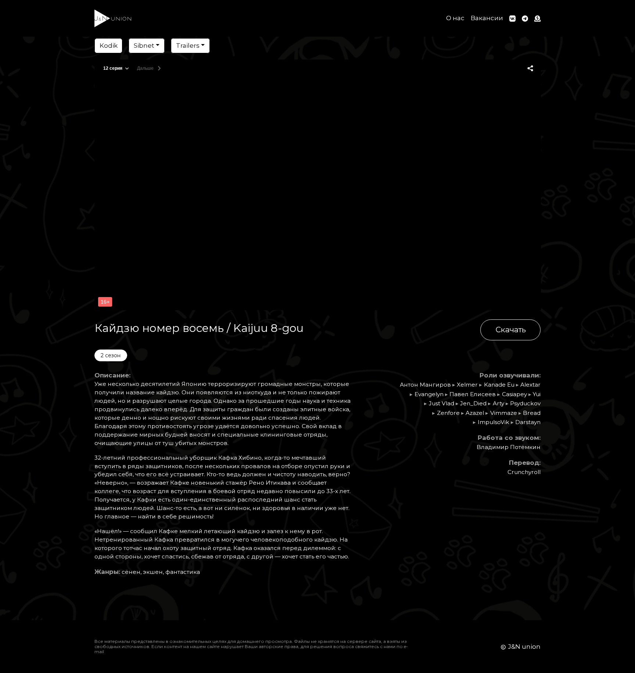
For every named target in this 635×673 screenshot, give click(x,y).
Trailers (188, 45)
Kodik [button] (109, 45)
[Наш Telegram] (525, 18)
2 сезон (111, 355)
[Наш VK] (512, 18)
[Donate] (536, 18)
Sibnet (144, 45)
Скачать (510, 329)
